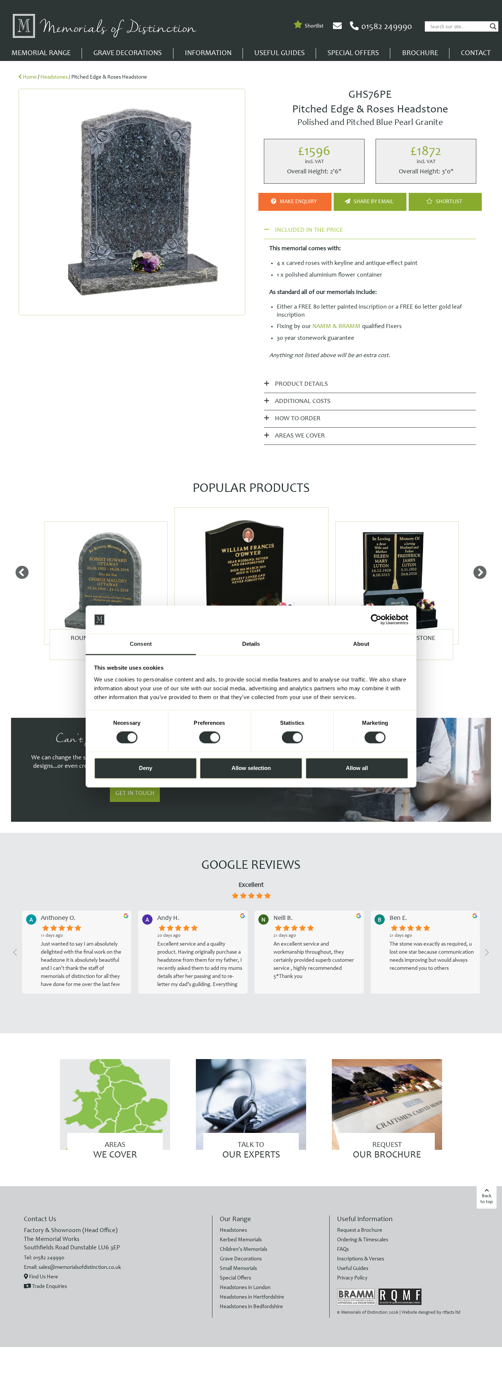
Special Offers (353, 53)
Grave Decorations (127, 53)
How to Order (296, 418)
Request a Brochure (359, 1230)
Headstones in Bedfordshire (251, 1307)
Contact (476, 53)
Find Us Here (43, 1277)
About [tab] (361, 644)
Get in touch (134, 794)
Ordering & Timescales (362, 1240)
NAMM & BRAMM (336, 327)
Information (208, 53)
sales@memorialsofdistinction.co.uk (80, 1267)
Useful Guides (279, 53)
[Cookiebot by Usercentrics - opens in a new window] (376, 619)
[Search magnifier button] (493, 26)
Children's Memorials (243, 1249)
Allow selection (251, 768)
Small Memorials (238, 1268)
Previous (22, 573)
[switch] (209, 738)
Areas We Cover (299, 436)
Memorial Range (41, 53)
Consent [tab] (141, 644)
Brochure (420, 53)
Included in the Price (309, 230)
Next (480, 573)
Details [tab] (251, 644)
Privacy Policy (352, 1278)
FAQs (343, 1249)
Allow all (357, 768)
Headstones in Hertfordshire (252, 1297)
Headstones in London (245, 1288)
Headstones (54, 77)
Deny (145, 768)
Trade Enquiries (49, 1286)
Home (30, 77)
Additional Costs (301, 401)
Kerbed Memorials (241, 1240)
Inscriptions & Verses (360, 1259)
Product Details (300, 384)
